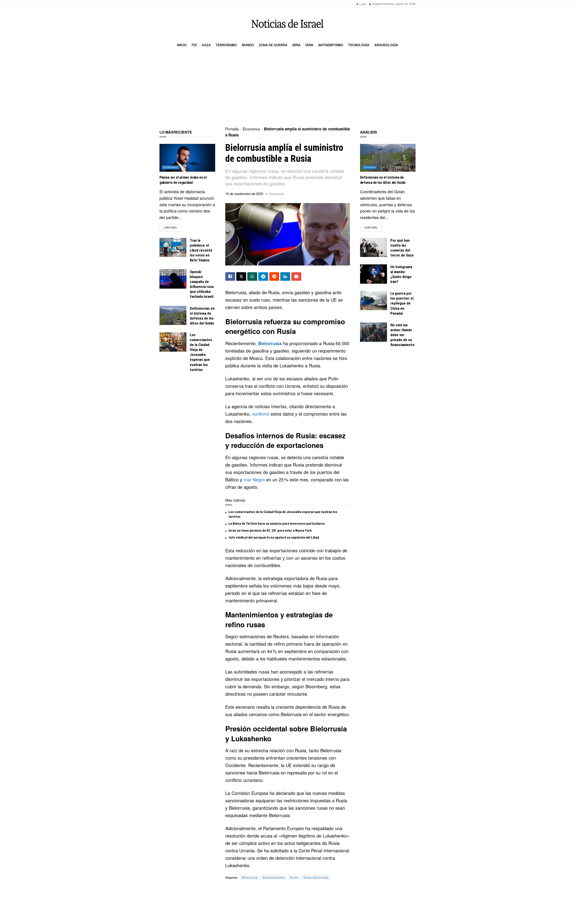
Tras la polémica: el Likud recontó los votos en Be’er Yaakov (201, 250)
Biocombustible (274, 877)
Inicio (182, 45)
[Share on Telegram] (263, 276)
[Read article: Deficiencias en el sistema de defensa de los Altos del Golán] (172, 315)
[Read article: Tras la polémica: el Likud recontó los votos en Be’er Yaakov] (172, 247)
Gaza (206, 45)
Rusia (294, 877)
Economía (251, 129)
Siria (296, 45)
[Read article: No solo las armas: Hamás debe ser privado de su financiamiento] (373, 332)
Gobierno (170, 167)
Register (377, 4)
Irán (309, 45)
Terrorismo (226, 45)
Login (362, 4)
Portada (232, 129)
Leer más (172, 227)
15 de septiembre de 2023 (244, 193)
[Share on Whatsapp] (252, 276)
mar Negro (254, 479)
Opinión (370, 167)
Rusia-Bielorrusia (316, 877)
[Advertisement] (287, 88)
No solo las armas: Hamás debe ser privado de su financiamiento (402, 335)
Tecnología (358, 45)
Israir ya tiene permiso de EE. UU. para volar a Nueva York (270, 531)
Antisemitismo (330, 45)
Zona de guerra (273, 45)
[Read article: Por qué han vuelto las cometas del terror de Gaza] (373, 247)
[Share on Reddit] (274, 276)
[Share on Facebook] (230, 276)
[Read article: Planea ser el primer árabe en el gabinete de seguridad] (187, 158)
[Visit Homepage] (287, 23)
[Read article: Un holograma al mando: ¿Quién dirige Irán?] (373, 274)
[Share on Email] (296, 276)
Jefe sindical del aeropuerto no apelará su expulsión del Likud (273, 537)
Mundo (248, 45)
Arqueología (386, 45)
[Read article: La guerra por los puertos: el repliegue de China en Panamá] (373, 300)
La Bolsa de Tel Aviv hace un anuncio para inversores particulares (276, 524)
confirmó (261, 413)
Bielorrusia (270, 343)
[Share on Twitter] (241, 276)
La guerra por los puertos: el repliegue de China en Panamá (402, 303)
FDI (194, 45)
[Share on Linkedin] (285, 276)
